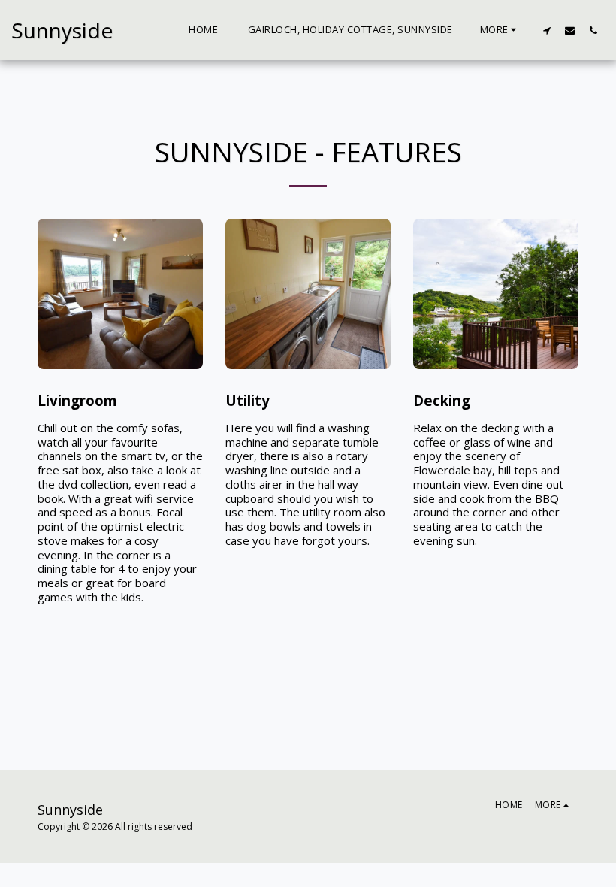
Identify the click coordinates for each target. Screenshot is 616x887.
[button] (546, 30)
